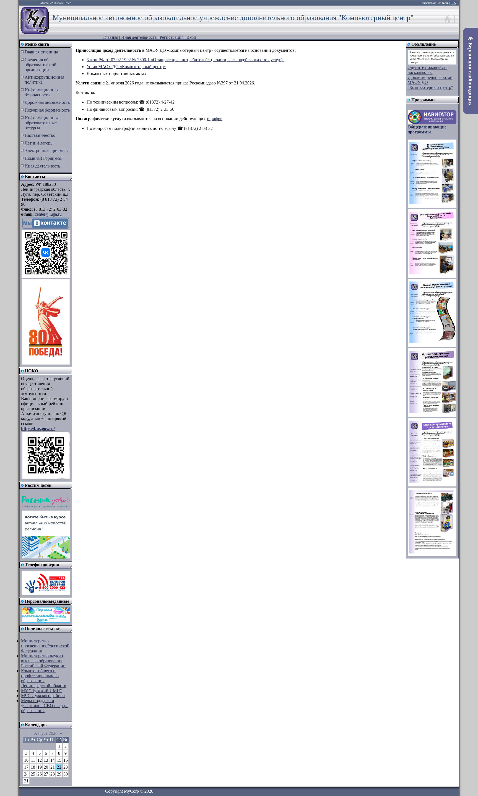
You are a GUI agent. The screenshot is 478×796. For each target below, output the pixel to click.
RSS (453, 2)
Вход (191, 37)
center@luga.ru (48, 214)
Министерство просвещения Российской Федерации (45, 645)
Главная (110, 37)
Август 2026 (46, 733)
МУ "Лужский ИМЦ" (41, 690)
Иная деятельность (139, 37)
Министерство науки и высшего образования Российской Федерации (43, 660)
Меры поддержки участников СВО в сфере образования (44, 705)
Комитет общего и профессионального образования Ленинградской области (43, 678)
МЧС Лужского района (43, 695)
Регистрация (171, 37)
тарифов (214, 118)
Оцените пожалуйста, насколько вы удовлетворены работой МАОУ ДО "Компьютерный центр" (430, 77)
